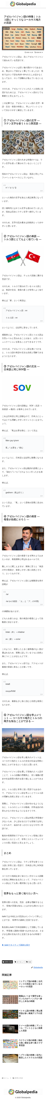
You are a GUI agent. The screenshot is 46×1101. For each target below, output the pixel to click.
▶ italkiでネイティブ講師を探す (16, 944)
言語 (29, 962)
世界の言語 (8, 962)
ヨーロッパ (20, 962)
